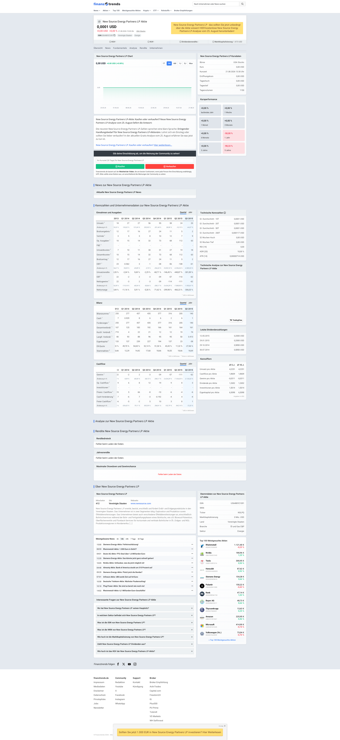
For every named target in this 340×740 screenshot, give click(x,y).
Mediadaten (99, 686)
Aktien (105, 10)
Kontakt (136, 682)
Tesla (208, 561)
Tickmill (153, 712)
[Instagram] (135, 664)
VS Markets (155, 716)
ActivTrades (155, 686)
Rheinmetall (211, 545)
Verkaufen (171, 166)
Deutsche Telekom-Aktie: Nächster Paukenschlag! (124, 581)
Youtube (119, 686)
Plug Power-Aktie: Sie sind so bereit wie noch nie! (124, 586)
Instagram (120, 699)
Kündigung (138, 686)
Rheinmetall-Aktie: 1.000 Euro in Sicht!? (120, 549)
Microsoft (210, 625)
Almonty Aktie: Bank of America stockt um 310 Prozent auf (127, 567)
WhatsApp (120, 703)
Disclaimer (99, 690)
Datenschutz (100, 695)
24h (127, 539)
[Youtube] (129, 664)
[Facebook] (118, 664)
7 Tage (133, 539)
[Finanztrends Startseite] (107, 5)
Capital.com (155, 690)
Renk (208, 593)
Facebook (120, 695)
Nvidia (208, 553)
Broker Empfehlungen (183, 10)
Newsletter (99, 707)
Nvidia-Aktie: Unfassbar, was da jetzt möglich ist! (123, 563)
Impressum (99, 682)
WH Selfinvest (156, 720)
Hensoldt (210, 569)
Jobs (96, 703)
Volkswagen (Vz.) (213, 633)
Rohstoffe (165, 10)
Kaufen (121, 166)
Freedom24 (155, 695)
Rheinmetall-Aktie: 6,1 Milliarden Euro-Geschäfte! (124, 590)
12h (122, 539)
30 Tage (141, 539)
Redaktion (120, 682)
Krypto (146, 10)
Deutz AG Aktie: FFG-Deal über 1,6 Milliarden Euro (124, 553)
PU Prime (154, 707)
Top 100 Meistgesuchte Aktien (223, 640)
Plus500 (153, 703)
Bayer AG (210, 601)
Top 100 (116, 10)
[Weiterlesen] (192, 544)
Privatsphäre (100, 699)
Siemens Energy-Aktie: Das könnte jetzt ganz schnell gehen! (128, 558)
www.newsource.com (141, 503)
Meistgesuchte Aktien (131, 10)
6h (118, 539)
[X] (123, 664)
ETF (155, 10)
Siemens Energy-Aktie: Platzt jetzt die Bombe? (122, 572)
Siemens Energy (213, 577)
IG (151, 699)
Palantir (209, 585)
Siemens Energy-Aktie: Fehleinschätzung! (120, 544)
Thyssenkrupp (212, 609)
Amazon (209, 617)
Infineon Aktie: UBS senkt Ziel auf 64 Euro (120, 577)
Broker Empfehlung (159, 682)
